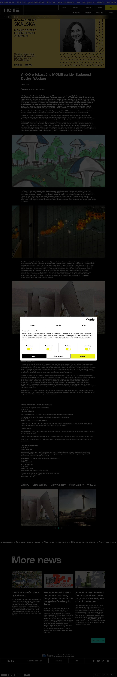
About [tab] (84, 325)
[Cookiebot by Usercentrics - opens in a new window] (87, 319)
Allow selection (58, 356)
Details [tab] (58, 325)
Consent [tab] (33, 325)
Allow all (83, 356)
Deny (34, 356)
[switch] (48, 349)
